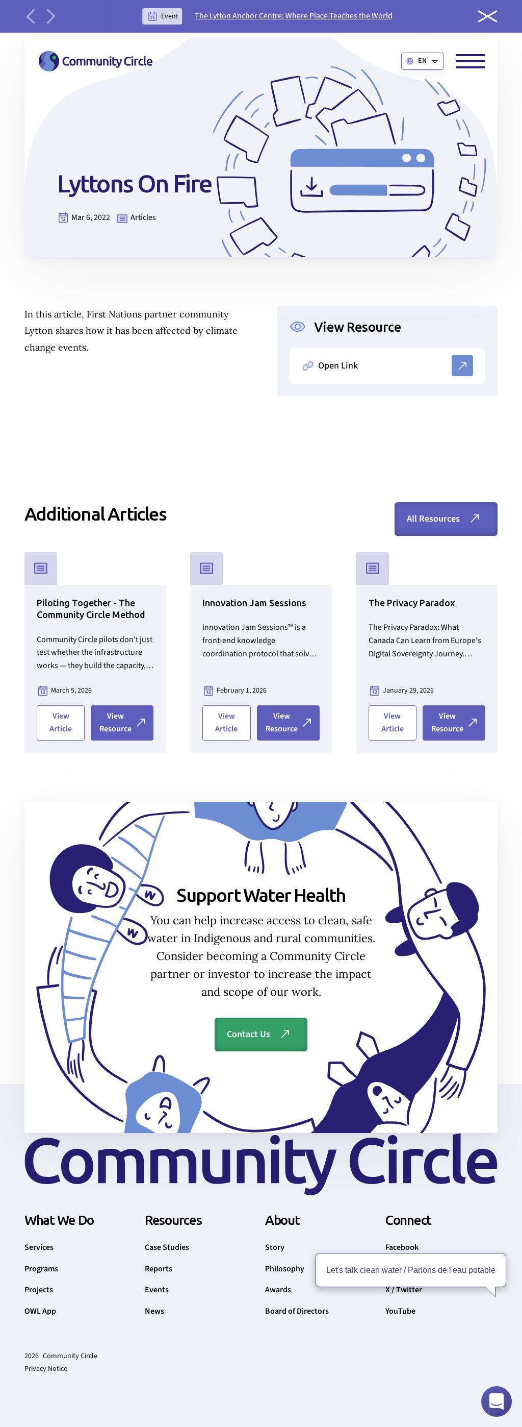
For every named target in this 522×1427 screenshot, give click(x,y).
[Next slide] (51, 16)
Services (39, 1247)
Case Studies (167, 1247)
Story (274, 1247)
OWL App (40, 1311)
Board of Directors (297, 1311)
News (154, 1311)
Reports (158, 1268)
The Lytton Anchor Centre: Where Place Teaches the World (294, 15)
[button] (422, 61)
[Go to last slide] (30, 16)
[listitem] (267, 16)
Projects (38, 1289)
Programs (41, 1268)
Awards (278, 1289)
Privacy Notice (45, 1369)
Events (157, 1289)
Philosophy (284, 1268)
